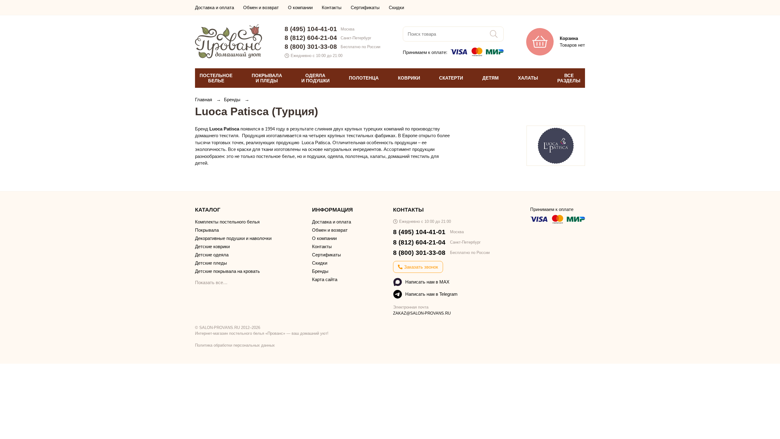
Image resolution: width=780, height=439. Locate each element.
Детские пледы (211, 263)
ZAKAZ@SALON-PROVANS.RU (422, 313)
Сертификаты (365, 7)
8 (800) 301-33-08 (311, 46)
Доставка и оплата (214, 7)
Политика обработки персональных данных (235, 345)
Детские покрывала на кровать (227, 271)
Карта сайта (324, 279)
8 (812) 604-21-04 (311, 37)
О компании (300, 7)
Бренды (233, 99)
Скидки (396, 7)
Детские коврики (212, 246)
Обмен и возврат (261, 7)
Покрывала (207, 230)
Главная (204, 99)
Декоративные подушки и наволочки (233, 238)
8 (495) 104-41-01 (311, 28)
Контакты (332, 7)
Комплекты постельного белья (227, 221)
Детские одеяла (212, 254)
